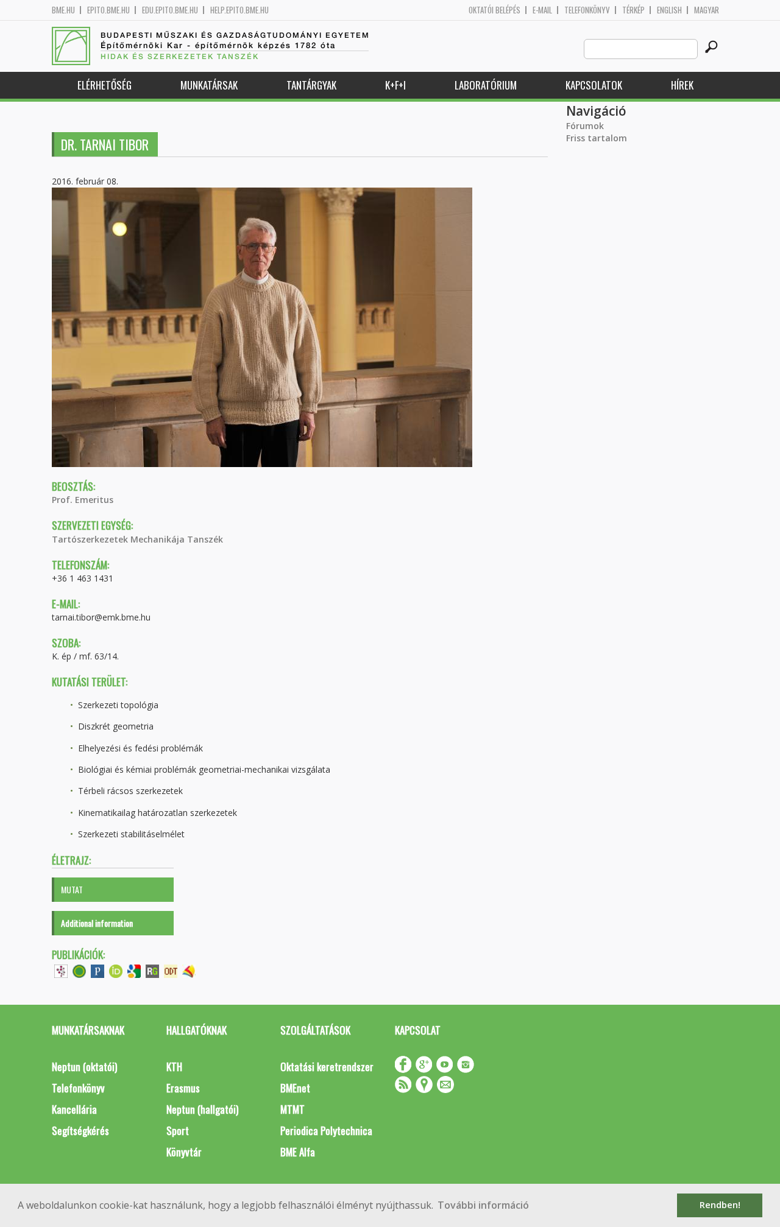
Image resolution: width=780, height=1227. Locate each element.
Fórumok (585, 126)
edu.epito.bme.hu (170, 10)
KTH (174, 1066)
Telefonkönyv (587, 10)
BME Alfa (297, 1151)
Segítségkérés (80, 1130)
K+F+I (395, 85)
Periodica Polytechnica (326, 1130)
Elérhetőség (104, 85)
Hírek (682, 85)
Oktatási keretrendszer (327, 1066)
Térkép (633, 10)
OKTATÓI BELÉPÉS (494, 10)
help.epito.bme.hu (239, 10)
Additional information (97, 922)
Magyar (706, 10)
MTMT (292, 1109)
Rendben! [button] (720, 1205)
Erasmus (183, 1087)
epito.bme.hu (108, 10)
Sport (177, 1130)
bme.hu (63, 10)
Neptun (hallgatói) (202, 1109)
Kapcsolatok (594, 85)
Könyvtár (184, 1151)
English (669, 10)
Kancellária (74, 1109)
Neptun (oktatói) (84, 1066)
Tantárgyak (311, 85)
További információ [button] (483, 1205)
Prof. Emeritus (82, 499)
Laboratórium (486, 85)
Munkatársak (209, 85)
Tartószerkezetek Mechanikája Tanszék (137, 539)
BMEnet (295, 1087)
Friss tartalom (596, 138)
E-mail (542, 10)
